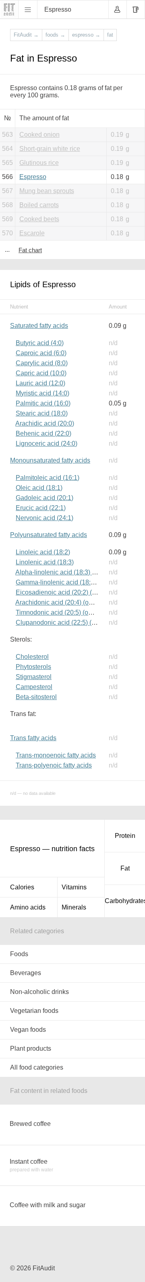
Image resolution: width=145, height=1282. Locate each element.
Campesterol (34, 686)
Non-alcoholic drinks (39, 991)
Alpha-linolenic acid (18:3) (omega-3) (68, 572)
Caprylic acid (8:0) (42, 363)
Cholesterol (32, 656)
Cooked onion (39, 134)
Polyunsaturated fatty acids (48, 534)
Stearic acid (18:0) (42, 413)
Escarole (32, 233)
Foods (19, 954)
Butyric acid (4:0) (40, 343)
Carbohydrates (125, 900)
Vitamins (74, 887)
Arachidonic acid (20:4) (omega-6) (63, 602)
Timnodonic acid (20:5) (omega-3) (64, 612)
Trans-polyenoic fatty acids (54, 765)
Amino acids (28, 907)
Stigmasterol (34, 676)
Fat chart (30, 250)
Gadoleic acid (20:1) (44, 497)
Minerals (74, 907)
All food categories (36, 1067)
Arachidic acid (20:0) (44, 423)
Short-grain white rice (49, 148)
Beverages (25, 972)
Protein (125, 835)
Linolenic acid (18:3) (45, 562)
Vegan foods (28, 1029)
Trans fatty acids (33, 738)
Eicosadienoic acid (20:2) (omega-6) (67, 592)
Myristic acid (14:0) (42, 393)
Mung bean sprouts (46, 190)
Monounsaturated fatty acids (50, 460)
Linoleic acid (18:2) (43, 552)
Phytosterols (33, 666)
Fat (125, 868)
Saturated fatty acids (39, 325)
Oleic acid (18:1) (39, 487)
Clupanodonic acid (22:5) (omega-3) (67, 622)
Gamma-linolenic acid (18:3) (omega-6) (71, 582)
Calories (22, 887)
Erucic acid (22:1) (41, 507)
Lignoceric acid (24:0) (46, 443)
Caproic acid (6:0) (41, 353)
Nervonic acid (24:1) (44, 517)
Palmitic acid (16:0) (43, 403)
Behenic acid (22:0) (43, 433)
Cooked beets (39, 219)
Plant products (30, 1048)
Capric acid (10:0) (41, 373)
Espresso (32, 176)
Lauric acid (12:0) (40, 383)
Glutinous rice (39, 162)
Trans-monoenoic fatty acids (56, 755)
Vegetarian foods (34, 1010)
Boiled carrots (39, 205)
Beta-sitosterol (36, 696)
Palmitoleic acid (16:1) (47, 477)
